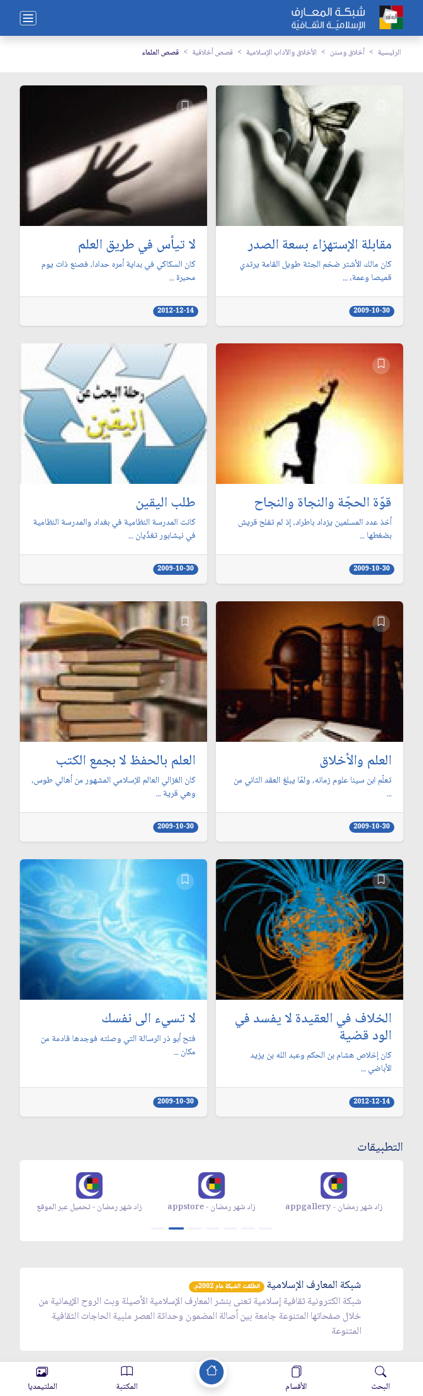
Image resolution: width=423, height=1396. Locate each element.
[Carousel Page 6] (247, 1228)
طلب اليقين (165, 503)
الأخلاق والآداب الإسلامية (281, 53)
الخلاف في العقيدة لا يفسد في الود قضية (313, 1028)
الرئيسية (389, 53)
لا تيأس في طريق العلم (137, 246)
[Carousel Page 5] (230, 1228)
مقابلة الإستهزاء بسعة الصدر (320, 246)
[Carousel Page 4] (212, 1228)
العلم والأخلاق (355, 761)
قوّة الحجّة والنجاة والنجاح (323, 503)
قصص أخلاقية (212, 53)
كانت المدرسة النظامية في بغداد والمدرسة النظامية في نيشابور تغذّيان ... (114, 529)
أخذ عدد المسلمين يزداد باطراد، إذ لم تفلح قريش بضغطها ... (315, 529)
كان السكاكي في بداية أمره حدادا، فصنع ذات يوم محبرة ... (118, 271)
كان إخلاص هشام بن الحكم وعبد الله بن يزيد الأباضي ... (321, 1062)
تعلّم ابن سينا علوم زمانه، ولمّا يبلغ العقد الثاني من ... (313, 787)
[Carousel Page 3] (195, 1228)
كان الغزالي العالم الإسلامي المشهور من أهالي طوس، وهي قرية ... (113, 787)
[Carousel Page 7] (265, 1228)
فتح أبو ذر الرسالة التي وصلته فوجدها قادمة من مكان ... (118, 1046)
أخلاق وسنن (347, 53)
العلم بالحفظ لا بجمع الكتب (126, 761)
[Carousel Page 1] (157, 1228)
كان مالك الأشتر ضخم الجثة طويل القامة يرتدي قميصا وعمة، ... (316, 271)
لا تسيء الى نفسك (148, 1019)
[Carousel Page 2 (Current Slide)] (176, 1228)
